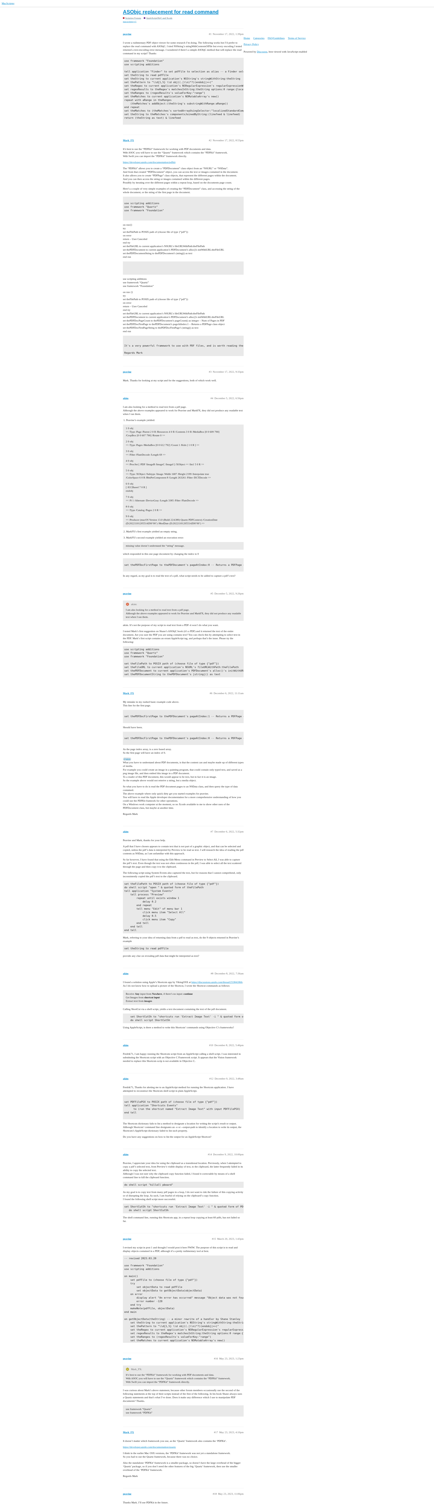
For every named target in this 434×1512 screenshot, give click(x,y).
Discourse (262, 51)
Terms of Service (297, 38)
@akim (127, 759)
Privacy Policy (251, 44)
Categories (258, 38)
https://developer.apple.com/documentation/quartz (149, 1447)
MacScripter (8, 3)
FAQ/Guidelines (276, 38)
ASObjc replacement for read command (171, 12)
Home (247, 38)
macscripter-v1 (129, 21)
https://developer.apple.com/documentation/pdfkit (149, 162)
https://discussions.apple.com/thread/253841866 (216, 982)
